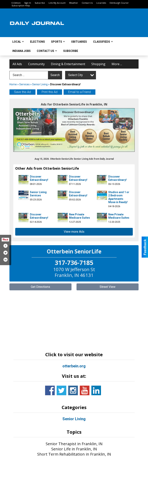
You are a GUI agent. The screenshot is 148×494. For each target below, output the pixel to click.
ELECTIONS (37, 41)
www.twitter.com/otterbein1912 (61, 390)
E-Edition (16, 2)
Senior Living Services (38, 194)
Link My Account (57, 2)
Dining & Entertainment (68, 64)
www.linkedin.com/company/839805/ (96, 390)
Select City (75, 75)
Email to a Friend (79, 92)
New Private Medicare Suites (79, 216)
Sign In (27, 2)
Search (55, 75)
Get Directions (40, 287)
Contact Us (87, 2)
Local (16, 41)
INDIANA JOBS (21, 50)
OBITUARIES (79, 41)
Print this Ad (49, 92)
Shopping (98, 64)
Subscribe (40, 2)
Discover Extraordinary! (39, 178)
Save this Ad (22, 92)
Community (36, 64)
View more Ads (74, 231)
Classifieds (101, 41)
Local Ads (101, 2)
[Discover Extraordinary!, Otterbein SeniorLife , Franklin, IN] (74, 130)
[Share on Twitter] (5, 252)
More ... (117, 64)
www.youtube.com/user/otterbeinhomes (84, 390)
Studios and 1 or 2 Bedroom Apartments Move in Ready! (118, 197)
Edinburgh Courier (119, 2)
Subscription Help (21, 5)
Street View (107, 287)
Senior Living (40, 84)
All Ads (17, 64)
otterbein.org (74, 366)
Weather (73, 2)
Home (13, 84)
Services (24, 84)
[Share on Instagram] (5, 259)
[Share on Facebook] (5, 245)
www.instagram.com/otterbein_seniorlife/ (73, 390)
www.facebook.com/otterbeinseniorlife (50, 390)
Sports (56, 41)
